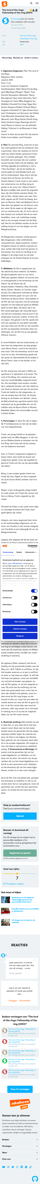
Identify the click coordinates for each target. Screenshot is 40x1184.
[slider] (17, 873)
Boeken (5, 1139)
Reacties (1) (18, 58)
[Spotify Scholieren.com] (27, 1168)
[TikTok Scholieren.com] (30, 1168)
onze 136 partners (15, 563)
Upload (20, 816)
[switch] (34, 598)
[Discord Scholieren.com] (22, 1168)
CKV (21, 45)
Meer (4, 1152)
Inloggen (13, 1000)
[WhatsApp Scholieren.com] (18, 1168)
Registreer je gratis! (20, 853)
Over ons (6, 1159)
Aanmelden (24, 1000)
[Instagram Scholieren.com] (9, 1168)
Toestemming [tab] (8, 552)
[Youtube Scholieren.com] (4, 1168)
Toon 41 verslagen (20, 1089)
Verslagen (7, 1146)
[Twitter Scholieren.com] (14, 1168)
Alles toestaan (20, 622)
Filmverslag (15, 19)
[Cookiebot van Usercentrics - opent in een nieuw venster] (28, 546)
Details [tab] (19, 552)
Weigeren (20, 636)
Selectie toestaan (20, 629)
